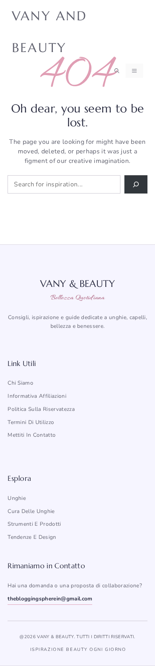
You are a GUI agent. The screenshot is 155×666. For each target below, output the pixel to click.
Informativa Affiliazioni (37, 396)
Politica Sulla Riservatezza (41, 409)
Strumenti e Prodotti (34, 524)
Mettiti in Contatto (32, 435)
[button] (117, 71)
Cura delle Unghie (31, 511)
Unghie (17, 498)
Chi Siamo (20, 383)
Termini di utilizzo (31, 422)
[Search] (135, 184)
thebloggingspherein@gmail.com (50, 598)
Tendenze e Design (32, 537)
